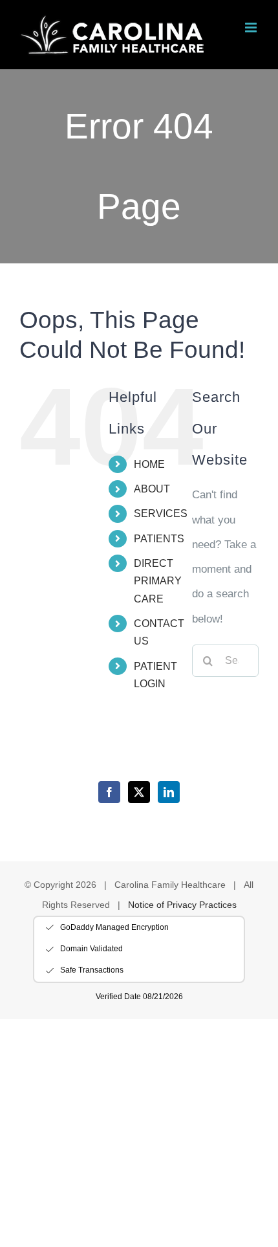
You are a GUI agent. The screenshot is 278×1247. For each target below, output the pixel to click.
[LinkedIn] (169, 792)
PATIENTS (159, 538)
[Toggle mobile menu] (252, 27)
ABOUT (152, 488)
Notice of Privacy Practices (182, 904)
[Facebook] (109, 792)
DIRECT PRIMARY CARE (158, 581)
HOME (149, 464)
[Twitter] (139, 792)
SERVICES (160, 513)
